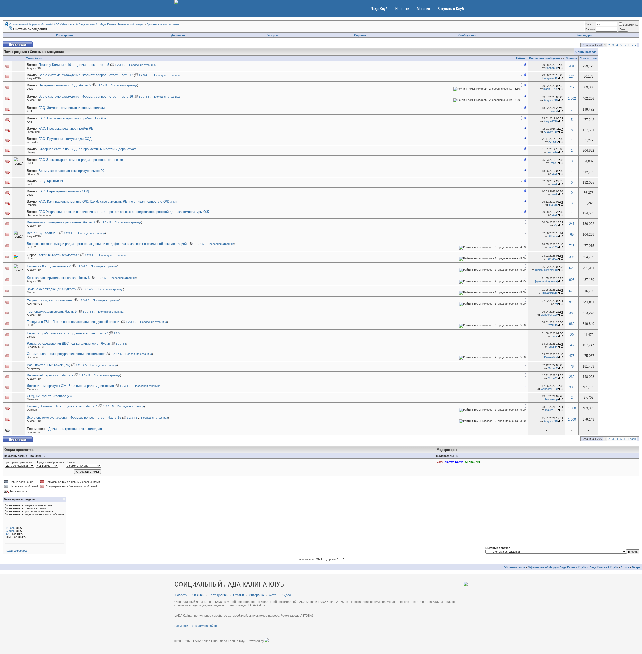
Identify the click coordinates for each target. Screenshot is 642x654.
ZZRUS (553, 141)
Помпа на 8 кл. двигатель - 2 (49, 266)
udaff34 (553, 346)
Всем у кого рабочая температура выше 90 (71, 171)
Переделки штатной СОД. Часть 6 (65, 85)
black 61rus (550, 88)
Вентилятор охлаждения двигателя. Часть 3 (61, 222)
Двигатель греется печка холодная (75, 429)
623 (571, 268)
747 (571, 87)
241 (571, 224)
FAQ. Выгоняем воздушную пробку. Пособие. (73, 118)
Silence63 (33, 174)
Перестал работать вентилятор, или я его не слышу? (67, 333)
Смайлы (10, 530)
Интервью (256, 595)
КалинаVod (551, 357)
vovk (30, 88)
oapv (555, 336)
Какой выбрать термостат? (58, 255)
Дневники (178, 35)
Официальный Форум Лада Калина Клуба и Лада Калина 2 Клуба (573, 567)
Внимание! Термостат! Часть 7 (50, 375)
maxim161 (551, 409)
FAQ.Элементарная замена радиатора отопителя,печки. (81, 160)
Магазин (423, 8)
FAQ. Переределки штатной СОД (64, 191)
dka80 (30, 325)
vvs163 (553, 247)
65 (572, 234)
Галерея (272, 35)
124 (571, 76)
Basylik (553, 204)
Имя (588, 24)
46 (572, 345)
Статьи (238, 595)
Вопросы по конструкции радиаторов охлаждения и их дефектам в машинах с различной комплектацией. (107, 244)
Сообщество (467, 35)
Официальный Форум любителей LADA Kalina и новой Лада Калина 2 (53, 24)
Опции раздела (585, 51)
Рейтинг (521, 58)
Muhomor (32, 389)
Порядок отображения (50, 462)
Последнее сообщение (544, 58)
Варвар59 (551, 67)
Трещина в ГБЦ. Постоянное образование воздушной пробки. (73, 322)
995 (571, 280)
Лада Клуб (379, 8)
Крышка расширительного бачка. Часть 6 (58, 278)
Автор (39, 58)
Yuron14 (553, 152)
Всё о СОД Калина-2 (42, 233)
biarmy (31, 152)
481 (571, 66)
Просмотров (588, 58)
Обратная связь (514, 567)
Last (632, 45)
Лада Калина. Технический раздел (121, 24)
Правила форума (16, 550)
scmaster (32, 142)
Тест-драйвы (218, 595)
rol (556, 303)
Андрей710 (34, 68)
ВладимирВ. (550, 78)
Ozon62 (553, 368)
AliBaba (553, 236)
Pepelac (32, 204)
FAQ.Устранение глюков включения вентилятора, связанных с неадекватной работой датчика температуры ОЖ (124, 212)
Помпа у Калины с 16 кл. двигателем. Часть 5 (74, 65)
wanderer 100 (549, 314)
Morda (31, 292)
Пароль (590, 29)
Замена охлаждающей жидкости (51, 289)
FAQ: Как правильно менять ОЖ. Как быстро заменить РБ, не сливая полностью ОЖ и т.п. (108, 201)
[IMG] (8, 533)
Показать (71, 462)
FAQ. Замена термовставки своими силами (72, 108)
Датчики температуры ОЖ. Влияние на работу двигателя (70, 386)
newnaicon (33, 432)
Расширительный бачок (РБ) (48, 365)
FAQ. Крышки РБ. (52, 181)
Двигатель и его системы (163, 24)
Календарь (584, 35)
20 (572, 335)
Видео (286, 595)
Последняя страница (142, 64)
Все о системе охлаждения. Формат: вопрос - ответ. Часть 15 (74, 417)
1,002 (572, 98)
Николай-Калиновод (39, 215)
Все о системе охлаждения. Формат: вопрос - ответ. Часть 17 (86, 75)
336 (571, 387)
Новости (402, 8)
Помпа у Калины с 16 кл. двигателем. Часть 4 (62, 406)
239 (571, 377)
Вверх (636, 567)
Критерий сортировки (18, 462)
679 (571, 291)
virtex (30, 258)
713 (571, 246)
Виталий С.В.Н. (36, 346)
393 (571, 257)
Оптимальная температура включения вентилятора (66, 354)
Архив (625, 567)
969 (571, 324)
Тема (29, 58)
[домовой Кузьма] (546, 281)
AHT (29, 111)
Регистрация (64, 35)
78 (572, 366)
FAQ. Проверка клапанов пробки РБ (66, 128)
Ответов (571, 58)
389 (571, 313)
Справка (360, 35)
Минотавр (33, 399)
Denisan (32, 409)
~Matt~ (31, 163)
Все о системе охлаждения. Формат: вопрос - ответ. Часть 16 (86, 96)
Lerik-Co (32, 247)
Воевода (32, 357)
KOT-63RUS (34, 303)
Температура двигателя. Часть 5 (52, 311)
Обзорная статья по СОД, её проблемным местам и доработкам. (88, 149)
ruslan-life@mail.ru (546, 269)
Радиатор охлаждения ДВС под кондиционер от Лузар (68, 343)
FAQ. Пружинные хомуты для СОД (65, 139)
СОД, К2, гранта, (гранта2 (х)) (49, 396)
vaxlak (31, 336)
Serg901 (552, 258)
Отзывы (198, 595)
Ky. (556, 225)
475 (571, 356)
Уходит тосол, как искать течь (50, 300)
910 (571, 302)
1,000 (572, 408)
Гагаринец (33, 131)
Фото (272, 595)
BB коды (10, 527)
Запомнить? (630, 24)
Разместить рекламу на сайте (195, 626)
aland (554, 111)
